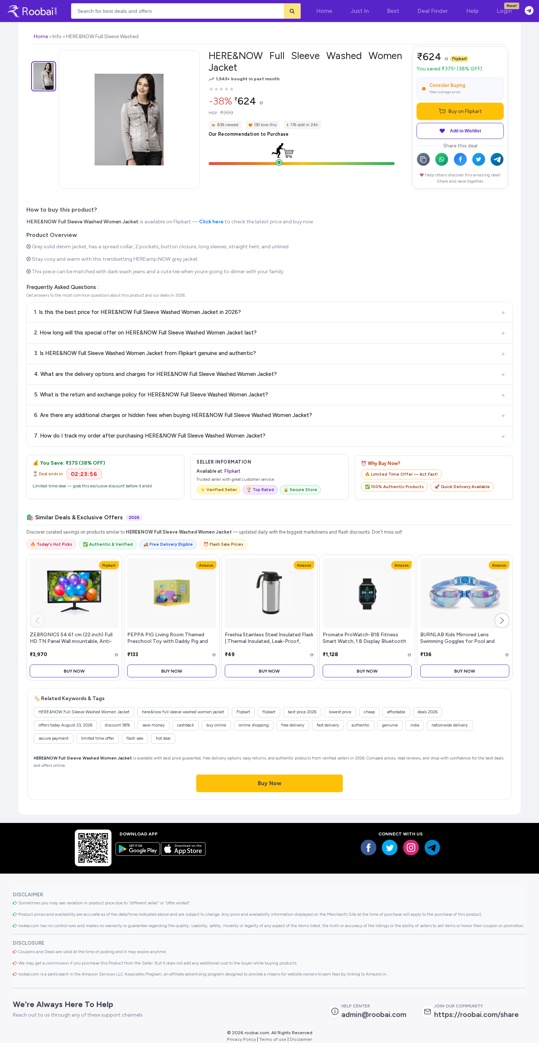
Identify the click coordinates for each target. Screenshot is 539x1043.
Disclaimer (301, 1039)
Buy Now (74, 671)
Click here (211, 222)
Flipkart (459, 58)
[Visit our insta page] (411, 847)
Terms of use (272, 1039)
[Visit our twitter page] (389, 847)
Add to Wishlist (465, 130)
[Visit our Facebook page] (368, 847)
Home (41, 36)
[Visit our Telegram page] (432, 847)
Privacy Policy (241, 1039)
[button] (502, 620)
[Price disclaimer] (261, 103)
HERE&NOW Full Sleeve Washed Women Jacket (82, 222)
